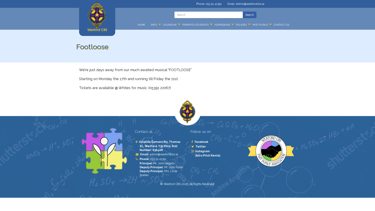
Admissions (222, 24)
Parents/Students (195, 24)
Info (154, 24)
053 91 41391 (214, 3)
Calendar (170, 24)
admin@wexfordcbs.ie (164, 154)
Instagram (202, 151)
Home (141, 24)
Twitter (200, 146)
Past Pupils (260, 24)
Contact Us (281, 24)
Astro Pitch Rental (208, 155)
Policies (241, 24)
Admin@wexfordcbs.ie (250, 3)
